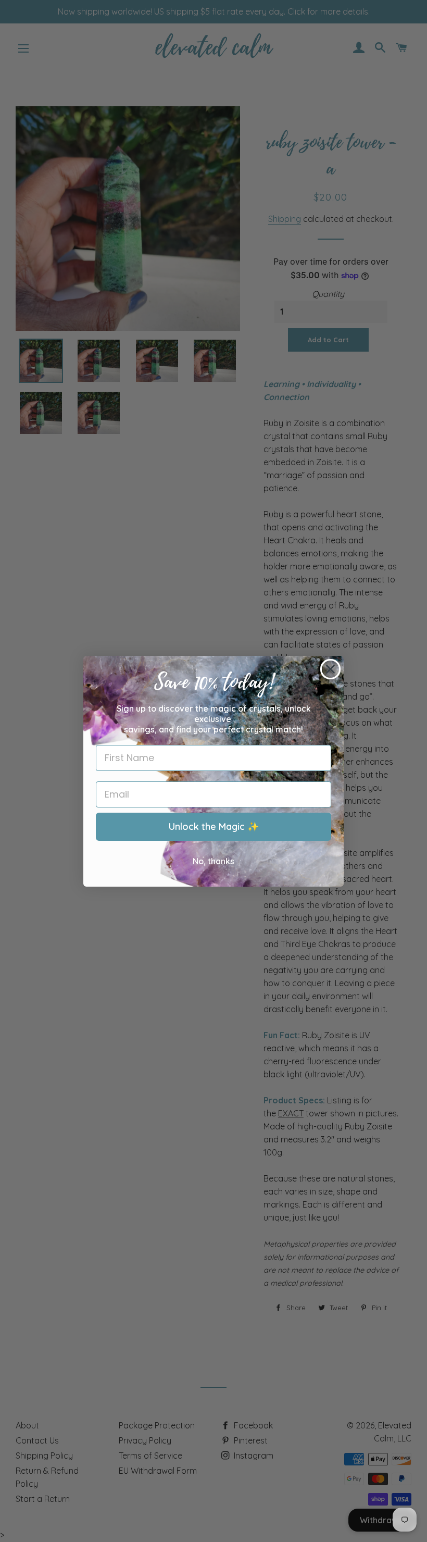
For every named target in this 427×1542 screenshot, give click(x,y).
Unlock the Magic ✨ (214, 826)
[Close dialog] (330, 669)
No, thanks (213, 861)
